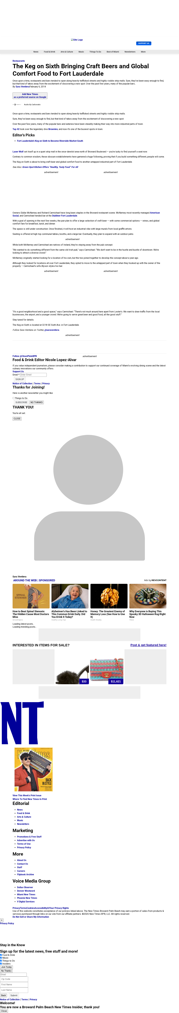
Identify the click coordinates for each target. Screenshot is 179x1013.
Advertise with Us (26, 840)
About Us (21, 860)
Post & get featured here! (148, 645)
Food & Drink (49, 52)
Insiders (6, 963)
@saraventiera (51, 330)
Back (3, 995)
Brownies (53, 129)
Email (16, 374)
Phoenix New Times (27, 898)
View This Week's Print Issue (27, 795)
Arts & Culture (67, 52)
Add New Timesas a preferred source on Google (30, 95)
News (35, 52)
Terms (37, 383)
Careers (21, 871)
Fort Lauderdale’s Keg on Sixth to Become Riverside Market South (50, 141)
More (143, 52)
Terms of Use (24, 844)
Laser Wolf (18, 151)
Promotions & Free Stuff (29, 836)
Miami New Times (26, 894)
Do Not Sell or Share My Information (31, 917)
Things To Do (95, 52)
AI (48, 908)
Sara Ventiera (23, 86)
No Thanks (6, 971)
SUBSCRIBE (21, 402)
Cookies (30, 908)
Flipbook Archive (25, 874)
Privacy (46, 383)
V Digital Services (26, 901)
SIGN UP (20, 379)
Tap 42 (16, 129)
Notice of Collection (22, 383)
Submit (13, 995)
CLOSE (17, 418)
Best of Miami (113, 52)
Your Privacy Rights (59, 908)
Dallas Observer (25, 887)
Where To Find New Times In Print (30, 799)
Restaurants (19, 61)
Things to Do (8, 960)
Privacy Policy (24, 847)
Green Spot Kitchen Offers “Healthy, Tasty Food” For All (50, 167)
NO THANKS (36, 402)
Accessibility (41, 908)
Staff (19, 867)
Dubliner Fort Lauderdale (64, 215)
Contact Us (22, 864)
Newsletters (130, 52)
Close (4, 1011)
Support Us (143, 43)
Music (81, 52)
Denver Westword (26, 891)
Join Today (6, 967)
